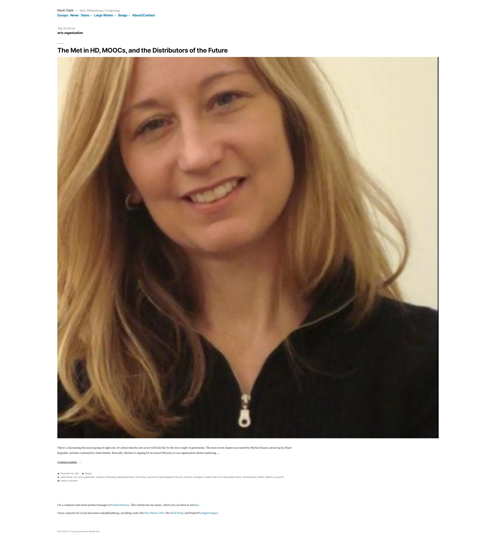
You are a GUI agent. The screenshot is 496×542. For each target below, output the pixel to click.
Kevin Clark (65, 10)
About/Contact (143, 15)
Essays (62, 15)
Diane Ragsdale (166, 477)
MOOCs (269, 477)
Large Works (103, 15)
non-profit (279, 477)
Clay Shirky (140, 477)
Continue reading (69, 462)
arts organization (87, 477)
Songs (122, 15)
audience (100, 477)
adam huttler (66, 477)
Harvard (188, 477)
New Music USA (154, 513)
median (207, 477)
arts (76, 477)
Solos (85, 15)
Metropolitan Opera (232, 477)
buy (197, 505)
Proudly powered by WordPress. (84, 531)
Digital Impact (210, 513)
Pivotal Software (120, 505)
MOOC (261, 477)
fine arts (179, 477)
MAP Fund (176, 513)
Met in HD (217, 477)
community (152, 477)
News (74, 15)
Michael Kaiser (250, 477)
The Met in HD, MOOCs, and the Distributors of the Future (142, 50)
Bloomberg (111, 477)
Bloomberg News (126, 477)
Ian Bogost (198, 477)
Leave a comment (69, 480)
